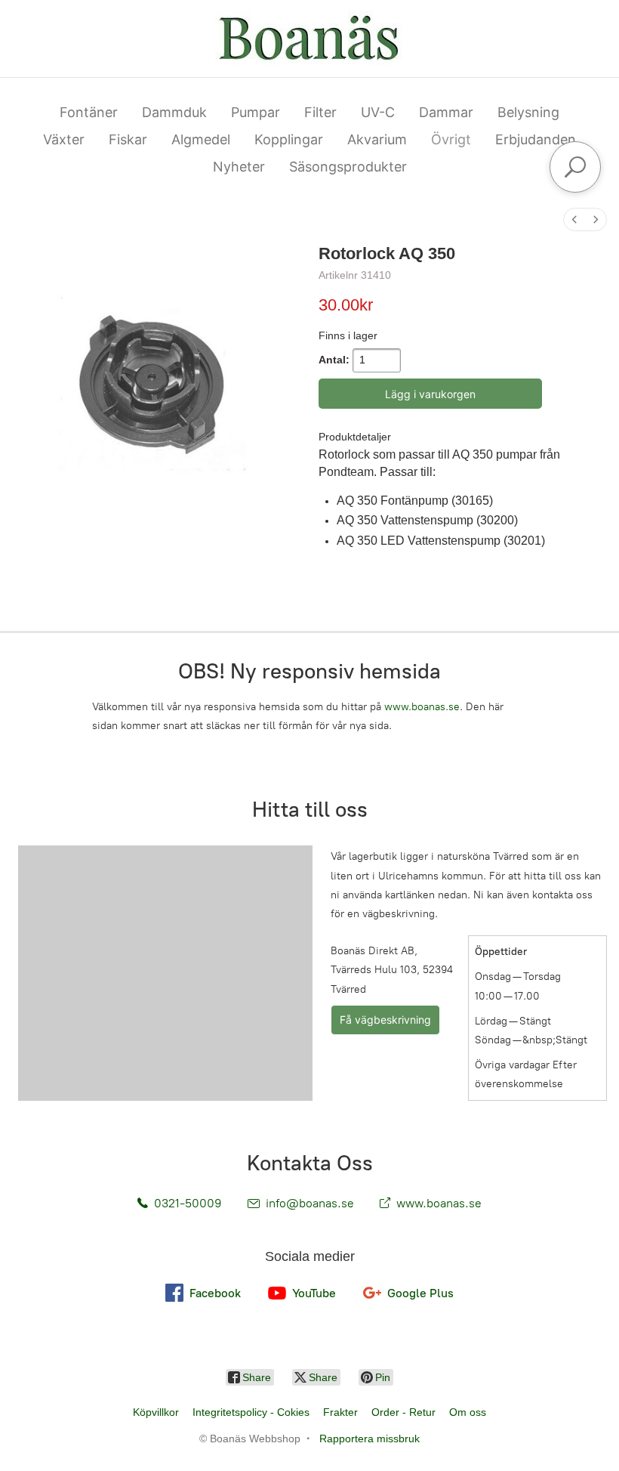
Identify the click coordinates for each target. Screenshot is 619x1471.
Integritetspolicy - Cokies (251, 1412)
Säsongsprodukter (348, 167)
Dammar (446, 112)
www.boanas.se (422, 706)
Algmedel (200, 139)
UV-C (378, 112)
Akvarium (377, 139)
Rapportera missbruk (369, 1438)
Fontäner (89, 112)
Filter (320, 112)
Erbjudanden (535, 139)
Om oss (467, 1412)
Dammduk (174, 112)
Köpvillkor (156, 1412)
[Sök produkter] (575, 167)
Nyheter (239, 167)
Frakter (340, 1412)
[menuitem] (574, 219)
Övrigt (451, 139)
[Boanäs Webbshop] (309, 38)
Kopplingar (288, 139)
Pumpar (255, 112)
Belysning (528, 112)
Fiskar (128, 139)
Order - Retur (403, 1412)
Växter (64, 139)
